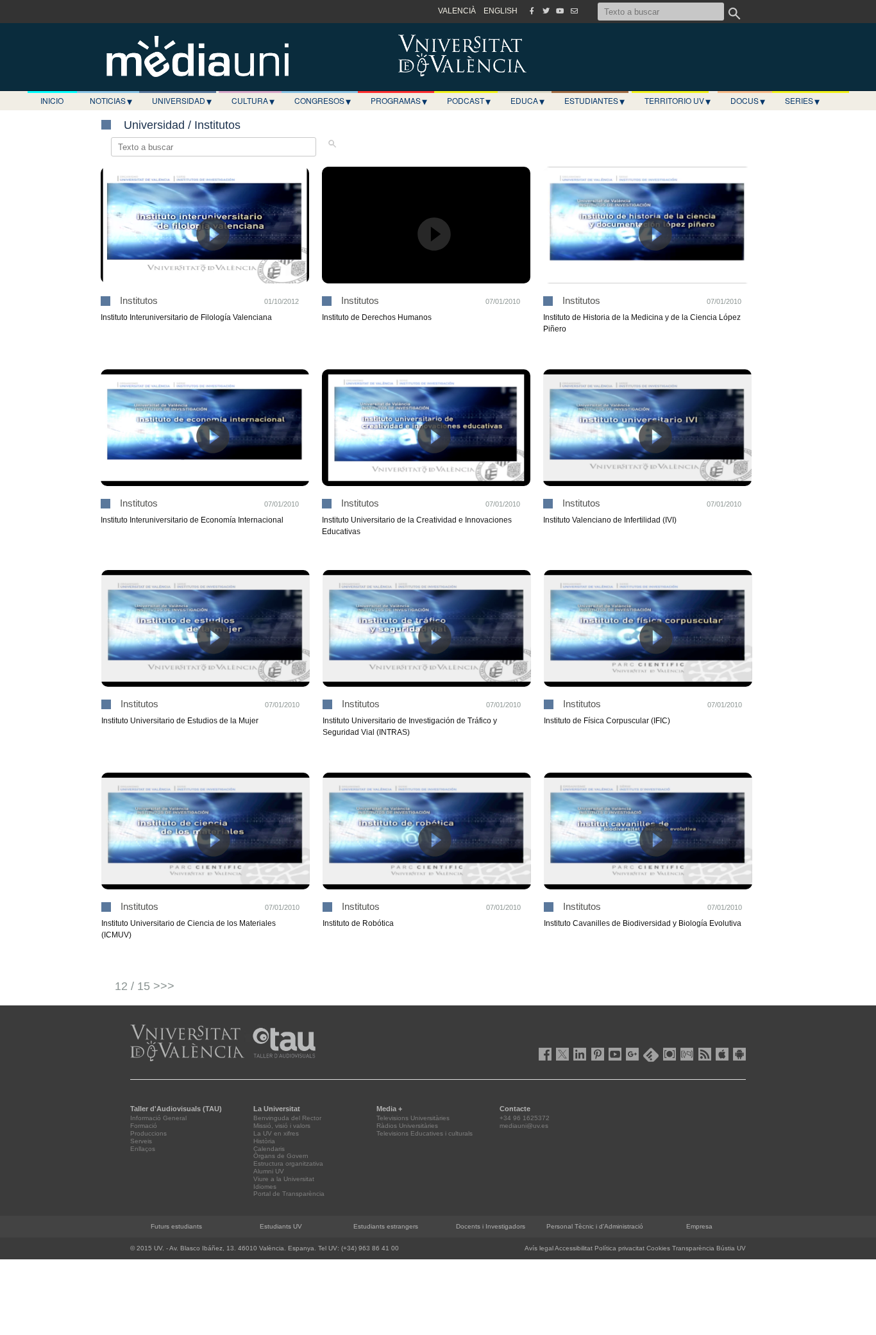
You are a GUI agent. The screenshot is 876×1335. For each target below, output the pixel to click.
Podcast (469, 101)
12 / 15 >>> (144, 986)
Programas (399, 101)
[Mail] (573, 10)
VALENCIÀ (457, 10)
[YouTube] (559, 10)
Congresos (322, 101)
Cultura (253, 101)
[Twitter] (545, 10)
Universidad (182, 101)
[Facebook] (531, 10)
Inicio (51, 100)
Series (802, 101)
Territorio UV (677, 101)
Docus (747, 101)
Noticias (111, 101)
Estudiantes (594, 101)
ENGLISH (501, 10)
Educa (527, 101)
